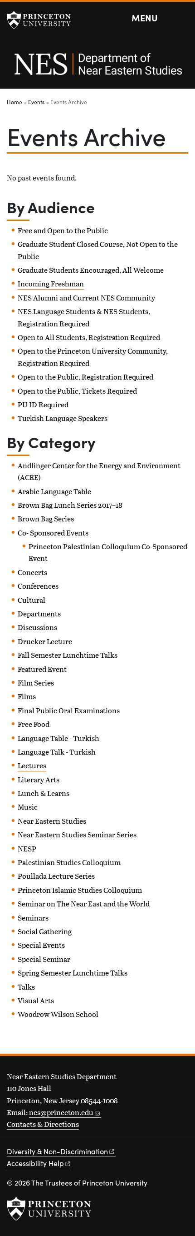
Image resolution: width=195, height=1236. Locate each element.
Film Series (36, 682)
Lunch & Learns (43, 793)
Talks (26, 986)
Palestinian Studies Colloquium (69, 862)
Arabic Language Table (54, 491)
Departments (39, 613)
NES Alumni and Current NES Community (86, 297)
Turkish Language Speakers (62, 418)
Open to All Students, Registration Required (89, 337)
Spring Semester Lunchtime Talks (72, 972)
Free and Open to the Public (63, 230)
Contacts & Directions (43, 1124)
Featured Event (42, 669)
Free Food (33, 724)
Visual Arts (36, 1000)
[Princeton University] (43, 20)
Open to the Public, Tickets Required (77, 390)
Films (27, 696)
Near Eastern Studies (52, 821)
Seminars (33, 917)
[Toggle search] (182, 18)
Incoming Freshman (51, 283)
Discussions (37, 627)
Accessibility (35, 1163)
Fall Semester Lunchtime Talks (67, 655)
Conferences (38, 585)
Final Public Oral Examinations (69, 710)
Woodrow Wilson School (58, 1014)
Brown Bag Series (46, 518)
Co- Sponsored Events (53, 532)
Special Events (41, 945)
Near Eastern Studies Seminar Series (77, 834)
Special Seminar (44, 959)
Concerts (32, 572)
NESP (27, 848)
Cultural (31, 600)
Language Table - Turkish (58, 738)
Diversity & (57, 1151)
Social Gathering (45, 931)
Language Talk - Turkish (57, 751)
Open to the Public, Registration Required (85, 376)
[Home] (97, 69)
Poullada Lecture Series (56, 876)
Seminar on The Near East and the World (84, 903)
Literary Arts (38, 779)
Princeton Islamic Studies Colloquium (80, 890)
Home (14, 101)
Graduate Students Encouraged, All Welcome (91, 270)
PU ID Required (43, 404)
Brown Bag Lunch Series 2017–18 (70, 505)
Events (36, 101)
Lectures (32, 765)
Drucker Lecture (45, 641)
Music (28, 806)
